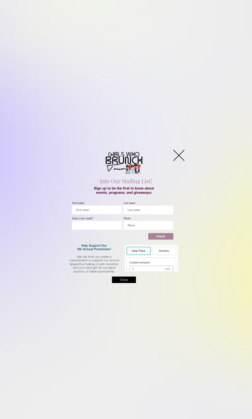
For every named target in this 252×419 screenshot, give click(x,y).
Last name (129, 203)
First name (78, 203)
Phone (127, 218)
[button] (178, 155)
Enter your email (82, 218)
